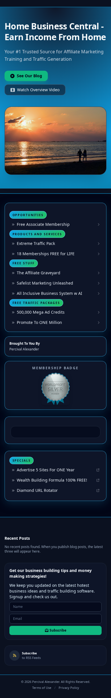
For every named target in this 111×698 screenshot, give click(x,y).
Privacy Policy (69, 687)
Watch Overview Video (38, 89)
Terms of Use (41, 687)
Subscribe (58, 630)
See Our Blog (29, 75)
